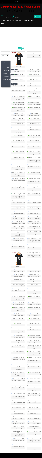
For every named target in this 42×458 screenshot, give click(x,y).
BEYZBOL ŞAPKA (18, 20)
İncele (15, 64)
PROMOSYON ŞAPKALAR (9, 76)
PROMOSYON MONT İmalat (9, 79)
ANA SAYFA (3, 20)
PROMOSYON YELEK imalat (9, 82)
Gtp (35, 20)
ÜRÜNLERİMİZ (24, 20)
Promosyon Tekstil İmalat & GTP (9, 67)
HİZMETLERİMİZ (31, 20)
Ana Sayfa (34, 40)
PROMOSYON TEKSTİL (10, 20)
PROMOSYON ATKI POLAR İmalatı (9, 64)
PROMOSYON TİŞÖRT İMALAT (9, 73)
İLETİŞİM (2, 23)
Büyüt (22, 64)
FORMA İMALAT (9, 85)
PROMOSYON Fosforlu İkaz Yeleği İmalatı (9, 70)
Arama (39, 40)
